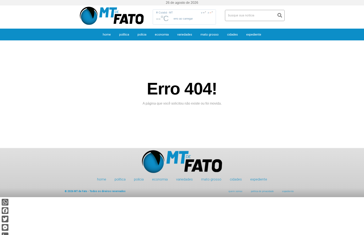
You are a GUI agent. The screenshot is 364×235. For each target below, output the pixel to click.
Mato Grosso (210, 34)
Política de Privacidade (262, 191)
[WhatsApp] (5, 202)
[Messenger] (5, 227)
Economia (162, 34)
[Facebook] (5, 210)
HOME (107, 34)
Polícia (142, 34)
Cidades (232, 34)
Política (124, 34)
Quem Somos (235, 191)
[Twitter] (5, 219)
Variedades (184, 34)
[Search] (279, 15)
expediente (253, 34)
